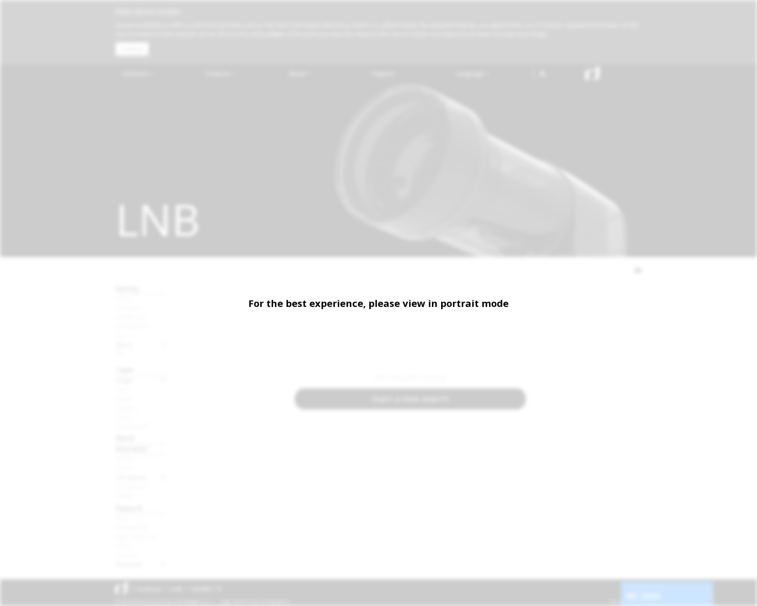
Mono (124, 344)
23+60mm (131, 486)
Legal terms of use (239, 602)
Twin (122, 389)
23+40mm (131, 477)
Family (127, 288)
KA (119, 353)
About (298, 73)
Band (125, 438)
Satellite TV (206, 589)
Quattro (127, 407)
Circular (127, 554)
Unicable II (132, 326)
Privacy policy (275, 602)
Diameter (132, 449)
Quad (124, 398)
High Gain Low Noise (141, 536)
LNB (176, 589)
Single (124, 380)
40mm (125, 458)
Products (219, 73)
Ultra (123, 298)
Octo (123, 416)
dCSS (123, 545)
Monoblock (132, 527)
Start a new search (410, 399)
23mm (125, 468)
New (122, 518)
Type (124, 369)
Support (383, 73)
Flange (125, 495)
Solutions (136, 73)
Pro (121, 335)
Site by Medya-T (625, 602)
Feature (129, 508)
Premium (129, 307)
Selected (129, 564)
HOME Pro (131, 317)
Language (470, 73)
